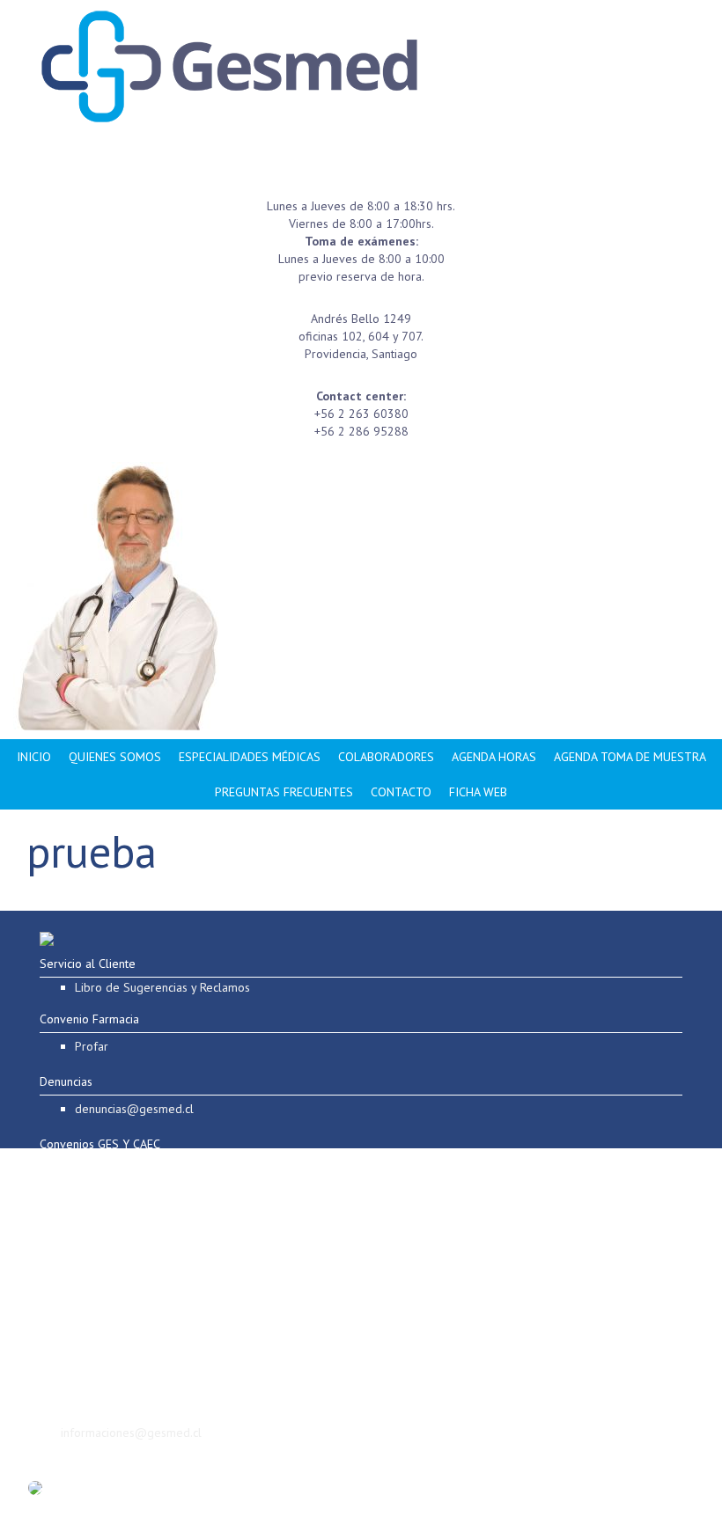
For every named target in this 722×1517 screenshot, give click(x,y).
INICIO (34, 757)
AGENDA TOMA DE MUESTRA (630, 757)
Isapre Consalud (91, 1250)
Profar (91, 1046)
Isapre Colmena (90, 1224)
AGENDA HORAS (494, 757)
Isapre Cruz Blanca (97, 1171)
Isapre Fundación (93, 1198)
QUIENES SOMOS (115, 757)
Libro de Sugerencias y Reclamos (162, 987)
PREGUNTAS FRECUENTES (284, 792)
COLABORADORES (386, 757)
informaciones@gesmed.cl (131, 1432)
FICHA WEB (478, 792)
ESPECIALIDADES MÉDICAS (249, 757)
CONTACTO (401, 792)
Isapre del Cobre (93, 1277)
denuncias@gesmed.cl (134, 1109)
